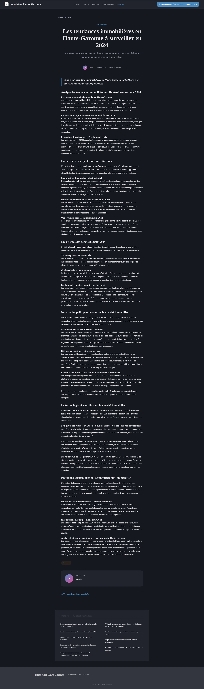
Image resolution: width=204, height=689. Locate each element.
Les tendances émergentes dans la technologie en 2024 (123, 633)
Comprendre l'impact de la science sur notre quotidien (76, 638)
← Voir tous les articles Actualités (75, 594)
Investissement (108, 4)
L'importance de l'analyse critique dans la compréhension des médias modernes (75, 654)
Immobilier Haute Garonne (25, 4)
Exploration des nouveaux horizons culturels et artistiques (122, 641)
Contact (86, 675)
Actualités (120, 4)
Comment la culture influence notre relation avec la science (124, 648)
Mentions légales (74, 675)
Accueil (77, 4)
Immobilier (96, 4)
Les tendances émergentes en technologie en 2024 (78, 632)
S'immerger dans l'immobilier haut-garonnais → (178, 4)
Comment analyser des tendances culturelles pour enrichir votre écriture (78, 646)
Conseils (86, 4)
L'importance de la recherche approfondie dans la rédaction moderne (78, 625)
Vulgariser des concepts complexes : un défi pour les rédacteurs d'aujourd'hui (123, 625)
